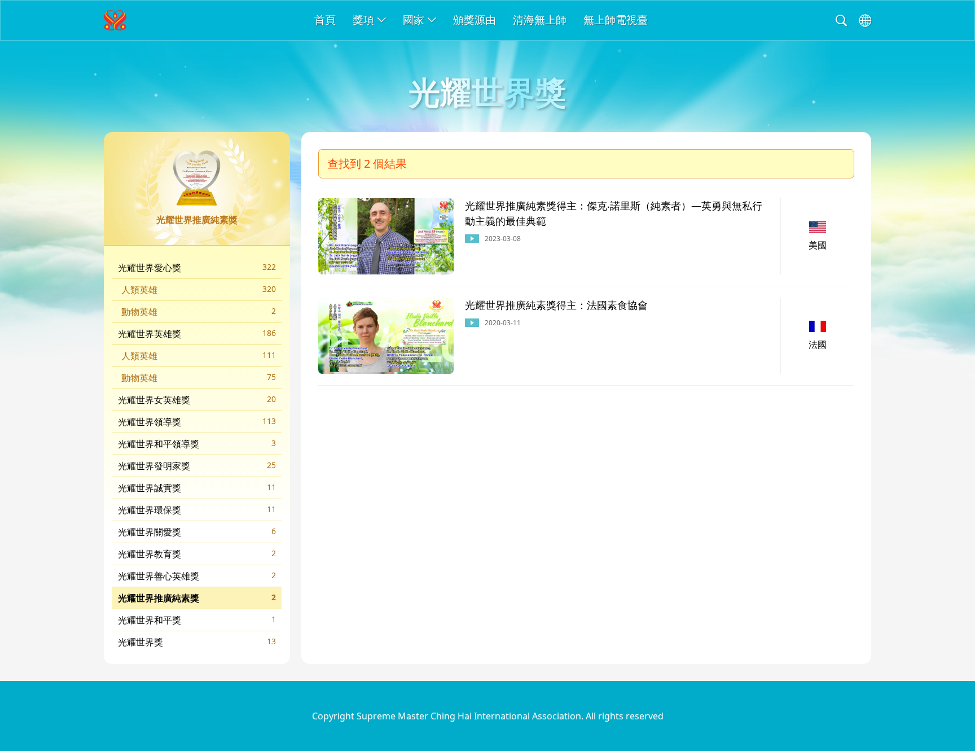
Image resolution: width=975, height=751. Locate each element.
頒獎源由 (474, 19)
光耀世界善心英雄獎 (197, 576)
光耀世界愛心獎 (197, 267)
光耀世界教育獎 (197, 554)
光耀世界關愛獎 (197, 532)
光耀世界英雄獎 (197, 334)
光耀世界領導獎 (197, 422)
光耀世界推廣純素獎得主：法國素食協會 (556, 305)
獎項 (363, 19)
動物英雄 (198, 311)
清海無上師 (539, 19)
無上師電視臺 (615, 19)
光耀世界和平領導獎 (197, 444)
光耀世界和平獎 (197, 620)
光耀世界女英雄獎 (197, 400)
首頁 (325, 19)
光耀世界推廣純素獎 (197, 598)
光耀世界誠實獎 (197, 488)
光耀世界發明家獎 (197, 466)
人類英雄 (198, 289)
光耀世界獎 (197, 642)
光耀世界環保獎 (197, 510)
